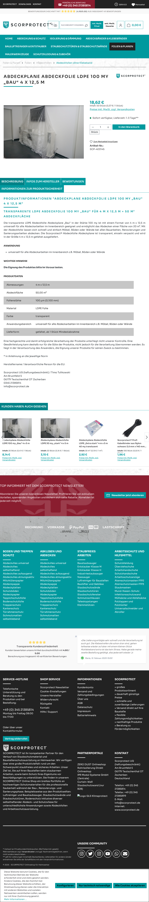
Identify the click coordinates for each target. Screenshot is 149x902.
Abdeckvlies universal (16, 563)
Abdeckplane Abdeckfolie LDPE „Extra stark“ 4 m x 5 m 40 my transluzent (93, 443)
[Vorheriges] (2, 437)
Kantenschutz (11, 608)
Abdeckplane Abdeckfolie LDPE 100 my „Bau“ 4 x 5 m (16, 442)
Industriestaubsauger (90, 573)
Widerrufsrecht (49, 699)
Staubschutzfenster (89, 594)
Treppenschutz (12, 605)
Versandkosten (28, 852)
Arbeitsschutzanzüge (127, 577)
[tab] (12, 181)
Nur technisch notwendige (94, 885)
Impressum (84, 711)
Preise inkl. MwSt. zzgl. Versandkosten (112, 109)
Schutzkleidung (124, 563)
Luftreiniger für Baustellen (93, 580)
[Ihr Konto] (120, 25)
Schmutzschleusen (88, 598)
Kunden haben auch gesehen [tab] (23, 406)
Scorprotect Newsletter (54, 687)
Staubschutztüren (88, 591)
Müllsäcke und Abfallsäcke (130, 598)
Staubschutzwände (88, 587)
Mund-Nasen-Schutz (127, 591)
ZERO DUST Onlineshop (91, 764)
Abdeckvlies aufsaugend (17, 573)
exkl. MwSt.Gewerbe (110, 24)
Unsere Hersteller (50, 695)
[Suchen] (86, 25)
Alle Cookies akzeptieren (130, 885)
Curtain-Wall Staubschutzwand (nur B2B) (90, 785)
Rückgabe (46, 703)
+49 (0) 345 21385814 (76, 5)
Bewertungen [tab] (73, 181)
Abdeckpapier (11, 594)
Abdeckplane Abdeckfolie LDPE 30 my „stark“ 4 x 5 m (55, 442)
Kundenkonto (85, 687)
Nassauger (83, 577)
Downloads (25, 4)
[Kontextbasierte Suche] (53, 24)
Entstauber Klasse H (89, 570)
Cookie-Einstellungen (53, 691)
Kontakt (37, 4)
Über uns (82, 699)
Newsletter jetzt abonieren (127, 495)
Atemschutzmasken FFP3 (129, 584)
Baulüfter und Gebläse (90, 584)
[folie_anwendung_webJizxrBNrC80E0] (44, 132)
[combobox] (75, 25)
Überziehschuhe (124, 566)
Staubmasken (123, 587)
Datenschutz (84, 707)
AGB (80, 703)
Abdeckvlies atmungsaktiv (18, 577)
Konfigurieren (65, 885)
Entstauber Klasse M (89, 566)
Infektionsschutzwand (128, 594)
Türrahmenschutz (13, 611)
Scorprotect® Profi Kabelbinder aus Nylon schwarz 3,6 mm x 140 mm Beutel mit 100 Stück (131, 443)
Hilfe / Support (49, 711)
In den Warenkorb (128, 126)
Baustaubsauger (87, 563)
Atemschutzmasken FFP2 (129, 580)
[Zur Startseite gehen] (27, 24)
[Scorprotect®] (130, 81)
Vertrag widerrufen (16, 738)
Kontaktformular (12, 730)
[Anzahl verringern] (93, 127)
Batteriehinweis (86, 715)
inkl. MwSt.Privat (97, 24)
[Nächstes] (147, 437)
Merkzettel (140, 4)
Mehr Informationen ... (15, 899)
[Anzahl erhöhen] (108, 127)
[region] (44, 132)
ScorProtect (10, 4)
